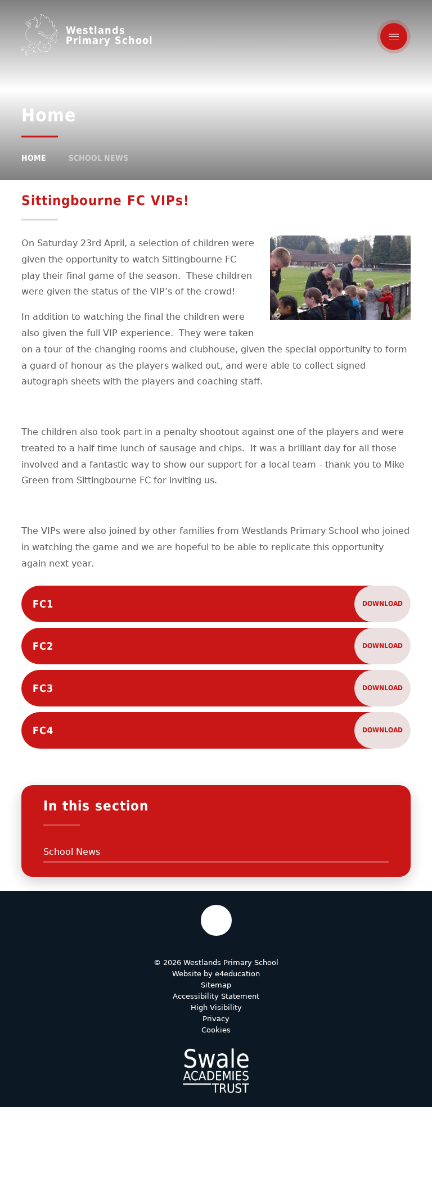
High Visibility (216, 1007)
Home (33, 157)
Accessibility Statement (216, 996)
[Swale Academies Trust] (216, 1070)
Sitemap (216, 985)
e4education (237, 974)
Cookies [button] (216, 1030)
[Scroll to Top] (216, 920)
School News (98, 157)
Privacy (216, 1018)
